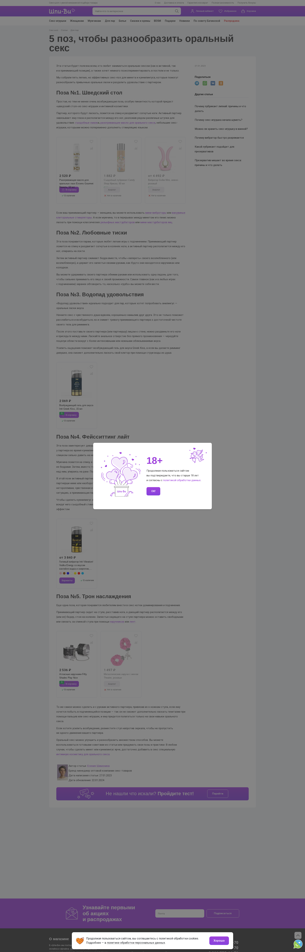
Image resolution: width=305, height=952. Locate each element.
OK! (153, 491)
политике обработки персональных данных (136, 942)
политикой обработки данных (182, 480)
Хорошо (219, 940)
